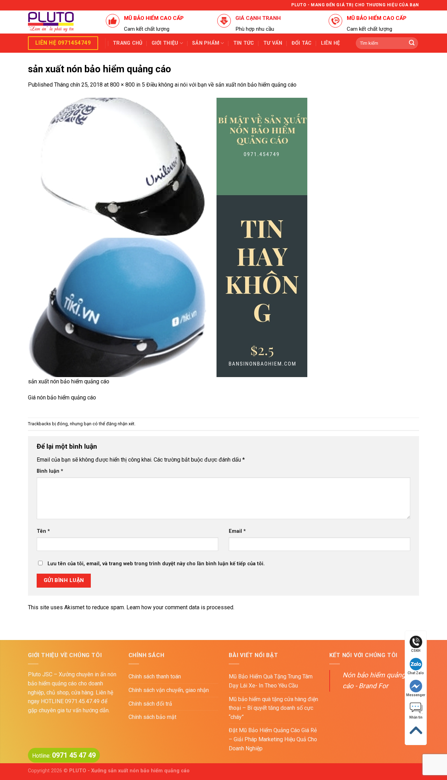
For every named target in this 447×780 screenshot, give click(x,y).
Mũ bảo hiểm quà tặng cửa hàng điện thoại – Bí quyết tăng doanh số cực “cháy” (273, 708)
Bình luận (50, 471)
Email (237, 531)
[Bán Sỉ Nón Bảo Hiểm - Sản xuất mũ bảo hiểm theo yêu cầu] (61, 22)
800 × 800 (122, 84)
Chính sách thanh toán (155, 676)
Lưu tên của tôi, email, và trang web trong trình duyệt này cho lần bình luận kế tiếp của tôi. (156, 564)
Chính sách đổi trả (150, 703)
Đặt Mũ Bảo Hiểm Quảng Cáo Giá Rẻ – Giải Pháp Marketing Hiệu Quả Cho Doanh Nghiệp (273, 739)
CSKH (415, 651)
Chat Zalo (416, 673)
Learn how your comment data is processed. (180, 607)
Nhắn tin (416, 717)
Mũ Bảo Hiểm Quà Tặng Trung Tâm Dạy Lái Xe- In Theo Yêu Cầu (271, 681)
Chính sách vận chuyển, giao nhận (169, 690)
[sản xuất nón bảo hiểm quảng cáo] (167, 237)
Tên (43, 531)
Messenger (415, 695)
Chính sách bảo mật (152, 717)
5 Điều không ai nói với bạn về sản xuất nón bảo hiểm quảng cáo (219, 84)
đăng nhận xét (120, 423)
